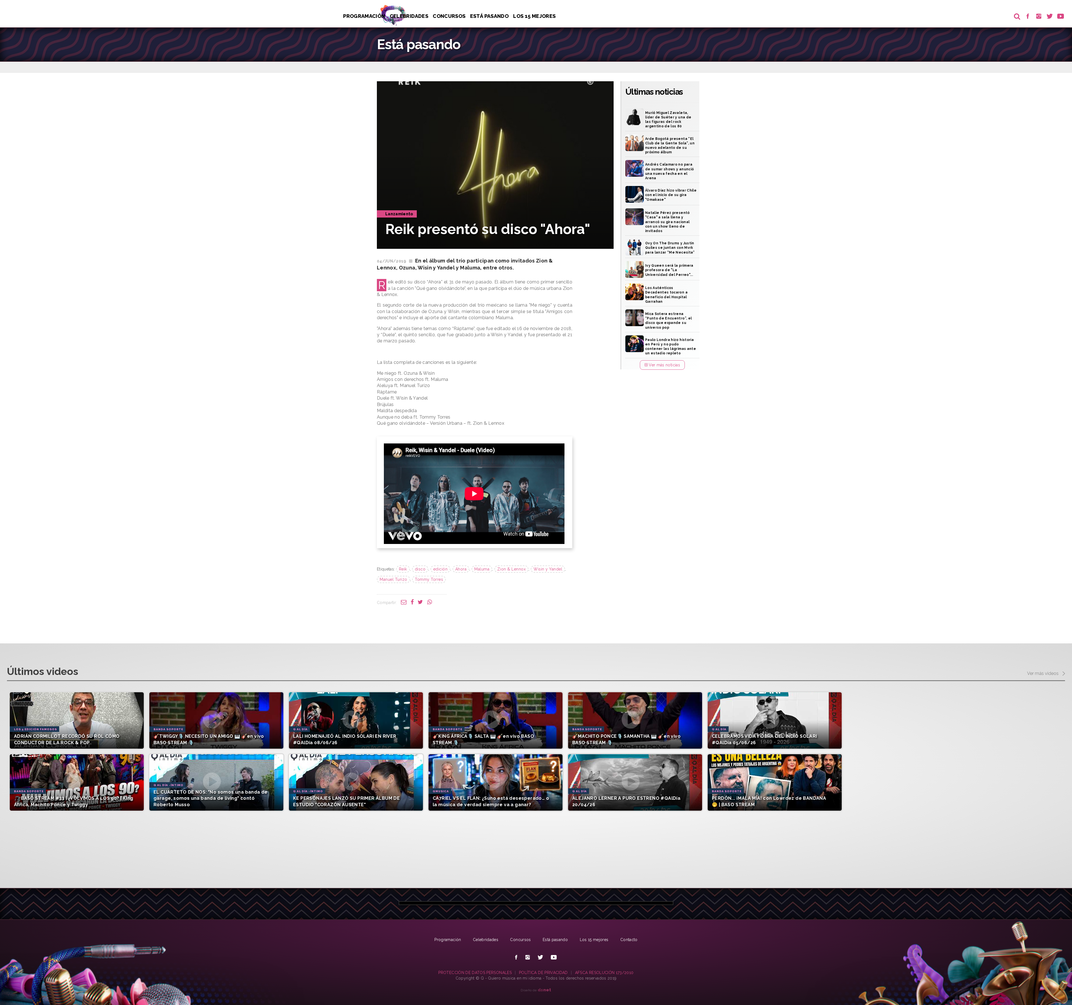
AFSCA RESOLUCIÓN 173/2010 (604, 972)
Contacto (629, 939)
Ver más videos (1043, 673)
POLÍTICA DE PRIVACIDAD (543, 972)
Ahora (461, 569)
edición (440, 569)
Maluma (481, 569)
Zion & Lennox (511, 569)
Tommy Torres (429, 579)
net (544, 989)
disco (420, 569)
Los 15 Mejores (534, 16)
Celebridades (409, 16)
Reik (403, 569)
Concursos (449, 16)
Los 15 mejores (594, 939)
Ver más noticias (664, 365)
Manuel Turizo (393, 579)
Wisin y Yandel (547, 569)
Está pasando (489, 16)
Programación (364, 16)
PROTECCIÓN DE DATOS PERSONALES (475, 972)
